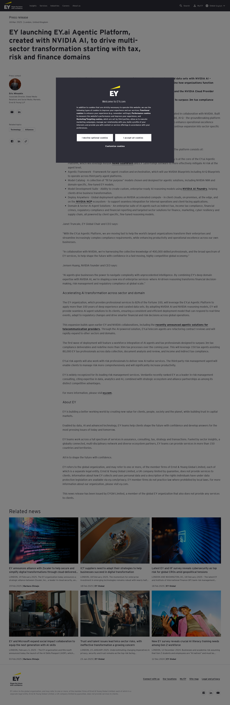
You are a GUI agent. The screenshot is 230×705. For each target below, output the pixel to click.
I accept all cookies (133, 137)
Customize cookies (115, 145)
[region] (115, 120)
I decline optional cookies (95, 137)
